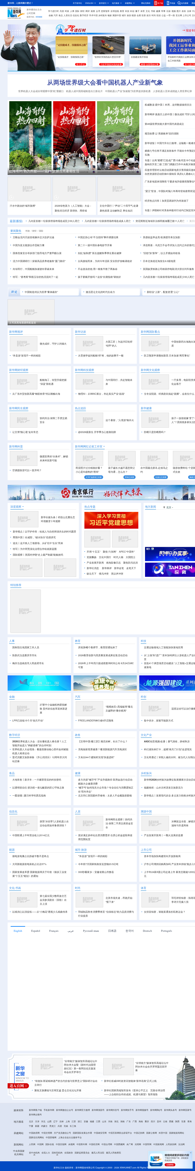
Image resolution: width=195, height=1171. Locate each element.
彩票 (144, 15)
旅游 (129, 15)
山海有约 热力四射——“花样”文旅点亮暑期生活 (44, 171)
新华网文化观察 (150, 370)
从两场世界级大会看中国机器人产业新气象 (105, 82)
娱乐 (149, 15)
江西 (98, 1121)
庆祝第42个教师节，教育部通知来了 (97, 647)
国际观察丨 (19, 554)
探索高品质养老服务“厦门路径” (49, 261)
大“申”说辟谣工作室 (94, 477)
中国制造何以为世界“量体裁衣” (41, 292)
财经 (82, 10)
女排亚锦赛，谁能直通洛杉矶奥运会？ (164, 911)
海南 (141, 1121)
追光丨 (16, 543)
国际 (77, 10)
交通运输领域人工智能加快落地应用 (163, 647)
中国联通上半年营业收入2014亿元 (31, 835)
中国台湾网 (106, 1144)
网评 (87, 10)
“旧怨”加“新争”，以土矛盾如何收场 (161, 253)
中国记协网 (139, 1132)
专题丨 (148, 160)
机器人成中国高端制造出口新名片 (84, 91)
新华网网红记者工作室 (88, 446)
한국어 (130, 931)
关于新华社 (77, 3)
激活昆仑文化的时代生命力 (100, 292)
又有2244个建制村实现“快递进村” (96, 757)
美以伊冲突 (117, 573)
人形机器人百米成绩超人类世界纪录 (172, 91)
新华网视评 (16, 332)
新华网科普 (16, 446)
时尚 (154, 15)
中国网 (40, 1144)
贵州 (159, 1121)
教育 (122, 10)
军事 (163, 10)
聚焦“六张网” (110, 551)
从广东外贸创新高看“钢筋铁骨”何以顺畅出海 (36, 393)
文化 (148, 10)
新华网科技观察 (84, 370)
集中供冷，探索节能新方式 (158, 720)
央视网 (71, 1144)
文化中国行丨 (107, 205)
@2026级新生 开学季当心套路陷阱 (97, 432)
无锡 (66, 1125)
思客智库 (105, 10)
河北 (43, 1121)
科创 (132, 10)
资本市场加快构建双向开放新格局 (162, 856)
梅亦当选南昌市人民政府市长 (28, 663)
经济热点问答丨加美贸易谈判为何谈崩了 (167, 200)
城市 (124, 15)
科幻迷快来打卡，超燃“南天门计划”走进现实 (168, 749)
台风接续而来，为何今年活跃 (94, 261)
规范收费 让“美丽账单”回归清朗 (162, 133)
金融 (51, 15)
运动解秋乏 (116, 210)
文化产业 (146, 735)
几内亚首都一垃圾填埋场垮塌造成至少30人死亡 (54, 221)
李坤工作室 (129, 477)
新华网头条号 (170, 1109)
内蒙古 (44, 1125)
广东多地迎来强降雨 (156, 181)
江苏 (74, 1121)
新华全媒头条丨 (49, 517)
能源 (134, 15)
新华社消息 (93, 568)
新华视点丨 (19, 531)
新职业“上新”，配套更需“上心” (163, 292)
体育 (142, 10)
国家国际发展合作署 (82, 1132)
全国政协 (68, 1152)
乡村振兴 (102, 15)
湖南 (122, 1121)
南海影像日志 (113, 562)
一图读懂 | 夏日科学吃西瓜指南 (29, 795)
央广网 (129, 1144)
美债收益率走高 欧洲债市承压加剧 (161, 237)
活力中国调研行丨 (22, 261)
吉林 (61, 1121)
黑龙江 (52, 1125)
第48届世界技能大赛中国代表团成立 (164, 124)
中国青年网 (81, 1144)
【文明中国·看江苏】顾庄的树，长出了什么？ (103, 741)
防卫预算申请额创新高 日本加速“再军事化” (167, 355)
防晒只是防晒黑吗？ (155, 432)
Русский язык (91, 931)
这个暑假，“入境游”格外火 (120, 420)
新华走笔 (119, 568)
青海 (189, 1121)
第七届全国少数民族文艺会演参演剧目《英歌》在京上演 (53, 900)
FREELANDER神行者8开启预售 (95, 720)
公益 (163, 15)
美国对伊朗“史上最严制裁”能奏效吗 (44, 554)
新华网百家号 (185, 1109)
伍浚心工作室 (160, 477)
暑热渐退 (104, 210)
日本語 (112, 931)
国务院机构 (57, 1152)
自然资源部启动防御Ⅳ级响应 (160, 174)
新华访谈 (80, 332)
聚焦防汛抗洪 (130, 562)
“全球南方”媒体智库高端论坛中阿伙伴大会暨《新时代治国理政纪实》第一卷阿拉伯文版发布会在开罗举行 (80, 1066)
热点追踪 (80, 408)
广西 (135, 1121)
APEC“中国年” (127, 551)
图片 (179, 10)
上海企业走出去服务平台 (70, 1137)
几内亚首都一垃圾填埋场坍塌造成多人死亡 (108, 221)
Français (53, 931)
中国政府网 (34, 1132)
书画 (153, 10)
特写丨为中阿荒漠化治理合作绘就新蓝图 (35, 549)
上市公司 (187, 15)
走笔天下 (131, 568)
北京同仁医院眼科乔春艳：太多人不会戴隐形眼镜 (105, 795)
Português (166, 931)
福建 (92, 1121)
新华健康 (146, 408)
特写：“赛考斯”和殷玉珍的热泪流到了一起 (35, 277)
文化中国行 (105, 557)
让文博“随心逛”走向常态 (25, 432)
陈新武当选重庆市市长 (24, 655)
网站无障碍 (145, 3)
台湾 (98, 10)
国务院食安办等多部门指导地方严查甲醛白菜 (37, 253)
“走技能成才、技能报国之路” (70, 56)
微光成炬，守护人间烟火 (53, 343)
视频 (174, 10)
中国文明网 (46, 1132)
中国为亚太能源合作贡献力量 (28, 245)
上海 (68, 1121)
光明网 (138, 1144)
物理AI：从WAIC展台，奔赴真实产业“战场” (101, 393)
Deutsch (147, 931)
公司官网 (31, 13)
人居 (77, 811)
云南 (165, 1121)
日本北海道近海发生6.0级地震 (159, 261)
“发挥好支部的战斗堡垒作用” (107, 56)
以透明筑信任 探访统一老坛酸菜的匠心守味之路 (38, 787)
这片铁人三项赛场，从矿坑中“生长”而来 (41, 543)
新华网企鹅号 (35, 1114)
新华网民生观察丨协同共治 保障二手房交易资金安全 (119, 823)
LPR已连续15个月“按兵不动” (27, 720)
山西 (49, 1121)
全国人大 (45, 1152)
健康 (158, 10)
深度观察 (15, 507)
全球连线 (114, 10)
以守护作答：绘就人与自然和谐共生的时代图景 (50, 531)
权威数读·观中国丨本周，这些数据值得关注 (168, 104)
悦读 (158, 15)
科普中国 (163, 1132)
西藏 (171, 1121)
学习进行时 (53, 10)
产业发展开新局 (95, 562)
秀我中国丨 (19, 537)
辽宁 (55, 1121)
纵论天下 (91, 573)
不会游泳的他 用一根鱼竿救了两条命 (97, 269)
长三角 (73, 1125)
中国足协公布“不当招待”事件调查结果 (98, 237)
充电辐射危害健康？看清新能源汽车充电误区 (102, 749)
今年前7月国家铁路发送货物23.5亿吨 (98, 864)
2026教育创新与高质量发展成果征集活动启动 (103, 655)
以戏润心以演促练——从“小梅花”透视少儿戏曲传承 (39, 911)
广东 (128, 1121)
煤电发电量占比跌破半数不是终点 (30, 856)
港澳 (93, 10)
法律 (189, 10)
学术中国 (93, 15)
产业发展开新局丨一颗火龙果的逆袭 (163, 835)
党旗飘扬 (91, 557)
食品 (60, 15)
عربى (71, 931)
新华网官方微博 (82, 1109)
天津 (37, 1121)
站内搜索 (184, 3)
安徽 (86, 1121)
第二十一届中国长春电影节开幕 (95, 245)
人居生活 (68, 15)
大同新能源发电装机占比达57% (29, 864)
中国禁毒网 (51, 1137)
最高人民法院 (97, 1152)
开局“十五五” (93, 551)
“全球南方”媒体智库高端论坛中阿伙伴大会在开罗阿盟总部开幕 (151, 1066)
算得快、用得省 (78, 210)
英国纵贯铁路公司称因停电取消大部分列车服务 (168, 269)
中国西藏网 (119, 1144)
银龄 (110, 15)
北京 (31, 1121)
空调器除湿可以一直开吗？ (27, 470)
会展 (139, 15)
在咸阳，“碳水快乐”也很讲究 (40, 537)
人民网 (32, 1144)
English (18, 931)
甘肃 (183, 1121)
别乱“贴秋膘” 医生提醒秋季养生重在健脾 (99, 253)
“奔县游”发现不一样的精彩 (26, 355)
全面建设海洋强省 (139, 56)
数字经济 (84, 15)
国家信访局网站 (36, 1137)
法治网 (181, 1144)
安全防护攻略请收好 (121, 261)
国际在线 (49, 1144)
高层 (62, 10)
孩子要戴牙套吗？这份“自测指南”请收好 (99, 277)
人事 (72, 10)
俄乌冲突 (104, 573)
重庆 (147, 1121)
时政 (67, 10)
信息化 (76, 15)
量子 (137, 10)
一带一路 (170, 15)
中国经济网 (94, 1144)
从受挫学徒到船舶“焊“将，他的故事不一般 (101, 355)
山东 (104, 1121)
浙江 (80, 1121)
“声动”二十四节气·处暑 (126, 205)
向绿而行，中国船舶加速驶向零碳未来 (33, 269)
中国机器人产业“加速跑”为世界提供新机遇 (128, 91)
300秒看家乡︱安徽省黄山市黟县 (96, 872)
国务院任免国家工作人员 (25, 647)
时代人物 (118, 557)
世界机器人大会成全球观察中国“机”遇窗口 (41, 91)
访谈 (168, 10)
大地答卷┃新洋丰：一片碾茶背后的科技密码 (36, 779)
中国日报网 (61, 1144)
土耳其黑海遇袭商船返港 (22, 322)
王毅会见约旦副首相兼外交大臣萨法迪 (33, 237)
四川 (153, 1121)
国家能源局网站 (176, 1132)
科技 (127, 10)
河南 (110, 1121)
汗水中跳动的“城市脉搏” (23, 205)
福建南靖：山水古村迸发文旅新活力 (163, 787)
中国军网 (147, 1144)
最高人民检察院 (113, 1152)
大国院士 (130, 557)
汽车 (56, 15)
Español (35, 931)
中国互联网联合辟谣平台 (120, 1132)
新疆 (37, 1125)
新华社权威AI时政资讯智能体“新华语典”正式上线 (130, 1081)
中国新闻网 (158, 1144)
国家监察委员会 (82, 1152)
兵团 (60, 1125)
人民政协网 (171, 1144)
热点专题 (89, 507)
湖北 (116, 1121)
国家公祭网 (151, 1132)
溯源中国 (116, 15)
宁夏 (31, 1125)
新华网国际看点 (150, 332)
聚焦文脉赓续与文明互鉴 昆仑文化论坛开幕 (57, 1090)
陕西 (177, 1121)
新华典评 (107, 568)
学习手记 (80, 64)
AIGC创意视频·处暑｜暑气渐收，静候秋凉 (167, 741)
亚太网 (179, 15)
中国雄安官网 (100, 1132)
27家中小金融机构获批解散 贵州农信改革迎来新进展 (53, 708)
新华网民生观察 (18, 408)
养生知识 (128, 210)
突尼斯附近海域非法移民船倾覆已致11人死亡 (160, 221)
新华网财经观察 (18, 370)
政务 (184, 10)
